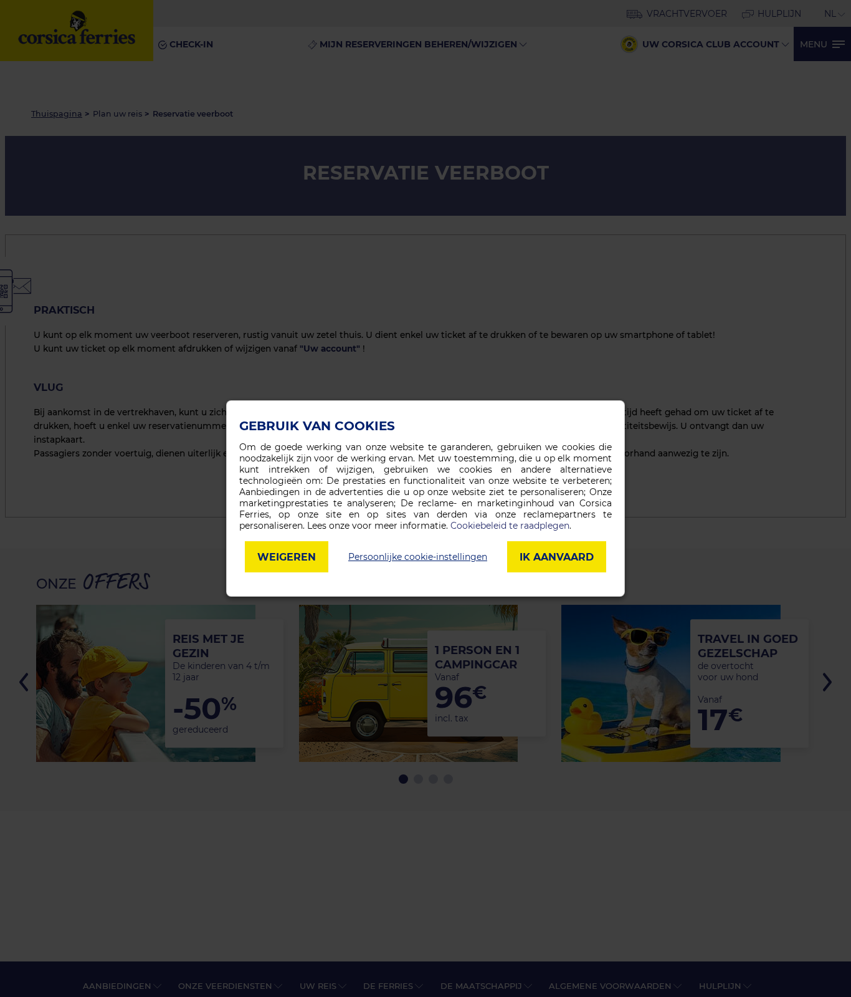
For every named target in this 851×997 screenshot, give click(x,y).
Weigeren (286, 557)
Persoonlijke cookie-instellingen (417, 556)
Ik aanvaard (557, 557)
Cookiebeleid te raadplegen (509, 525)
